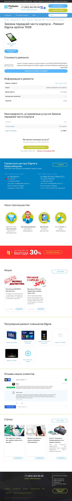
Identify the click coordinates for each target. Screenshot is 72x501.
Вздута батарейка (10, 131)
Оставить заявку (58, 10)
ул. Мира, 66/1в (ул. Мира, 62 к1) (52, 176)
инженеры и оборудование (28, 229)
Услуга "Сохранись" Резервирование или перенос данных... (56, 440)
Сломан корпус (10, 126)
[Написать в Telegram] (45, 8)
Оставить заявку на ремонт (36, 147)
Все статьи (60, 420)
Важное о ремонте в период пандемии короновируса (34, 440)
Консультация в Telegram (16, 186)
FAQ (43, 488)
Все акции (60, 271)
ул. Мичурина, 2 (13, 176)
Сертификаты (17, 488)
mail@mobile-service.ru (22, 183)
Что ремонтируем (22, 15)
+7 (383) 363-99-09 (30, 7)
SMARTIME (15, 499)
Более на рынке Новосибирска (60, 229)
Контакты (8, 493)
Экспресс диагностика (44, 229)
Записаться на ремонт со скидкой (36, 71)
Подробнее (19, 309)
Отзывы (25, 488)
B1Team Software (23, 499)
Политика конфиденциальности (23, 493)
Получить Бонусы (53, 252)
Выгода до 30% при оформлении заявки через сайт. (34, 291)
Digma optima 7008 (61, 83)
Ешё (34, 15)
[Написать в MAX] (41, 7)
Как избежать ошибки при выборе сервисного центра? (14, 440)
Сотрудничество (35, 488)
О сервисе (7, 15)
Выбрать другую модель (11, 51)
